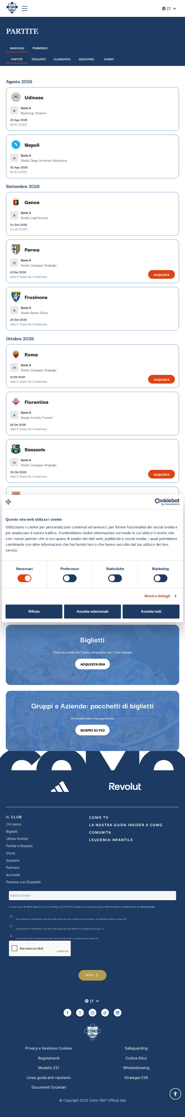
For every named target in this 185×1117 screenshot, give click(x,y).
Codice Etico (136, 1058)
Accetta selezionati (92, 611)
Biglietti (12, 831)
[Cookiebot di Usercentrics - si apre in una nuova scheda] (158, 501)
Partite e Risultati (19, 846)
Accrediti (13, 875)
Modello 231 (48, 1067)
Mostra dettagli (157, 596)
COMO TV (99, 817)
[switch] (70, 578)
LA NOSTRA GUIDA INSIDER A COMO (126, 825)
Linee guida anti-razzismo (49, 1077)
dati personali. (147, 906)
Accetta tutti (151, 611)
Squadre (13, 860)
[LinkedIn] (117, 1013)
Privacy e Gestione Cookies (48, 1048)
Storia (10, 853)
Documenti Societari (49, 1087)
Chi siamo (13, 824)
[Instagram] (92, 1013)
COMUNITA (100, 832)
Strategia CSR (136, 1077)
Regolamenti (48, 1058)
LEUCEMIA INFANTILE (111, 840)
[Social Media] (67, 1013)
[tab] (17, 48)
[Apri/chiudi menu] (24, 8)
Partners (12, 867)
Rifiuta (34, 611)
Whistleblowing (136, 1067)
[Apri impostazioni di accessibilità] (175, 1094)
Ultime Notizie (17, 839)
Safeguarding (136, 1048)
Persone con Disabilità (23, 882)
